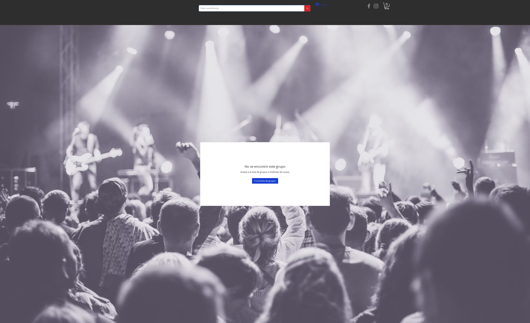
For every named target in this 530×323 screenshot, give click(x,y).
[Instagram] (376, 6)
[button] (387, 6)
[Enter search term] (307, 8)
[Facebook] (369, 6)
